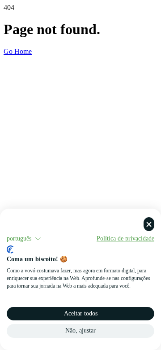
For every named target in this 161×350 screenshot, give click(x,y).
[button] (24, 238)
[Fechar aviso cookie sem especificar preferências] (149, 224)
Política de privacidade (125, 238)
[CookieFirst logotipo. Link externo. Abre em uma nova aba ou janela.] (10, 249)
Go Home (18, 51)
